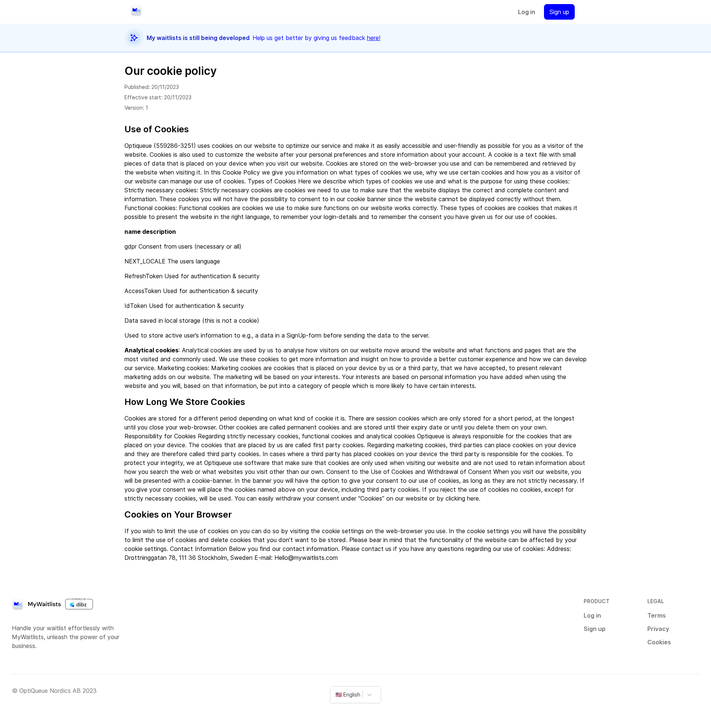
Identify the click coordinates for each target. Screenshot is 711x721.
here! (373, 37)
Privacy (658, 628)
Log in (526, 12)
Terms (656, 615)
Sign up (559, 12)
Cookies (659, 642)
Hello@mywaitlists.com (306, 557)
